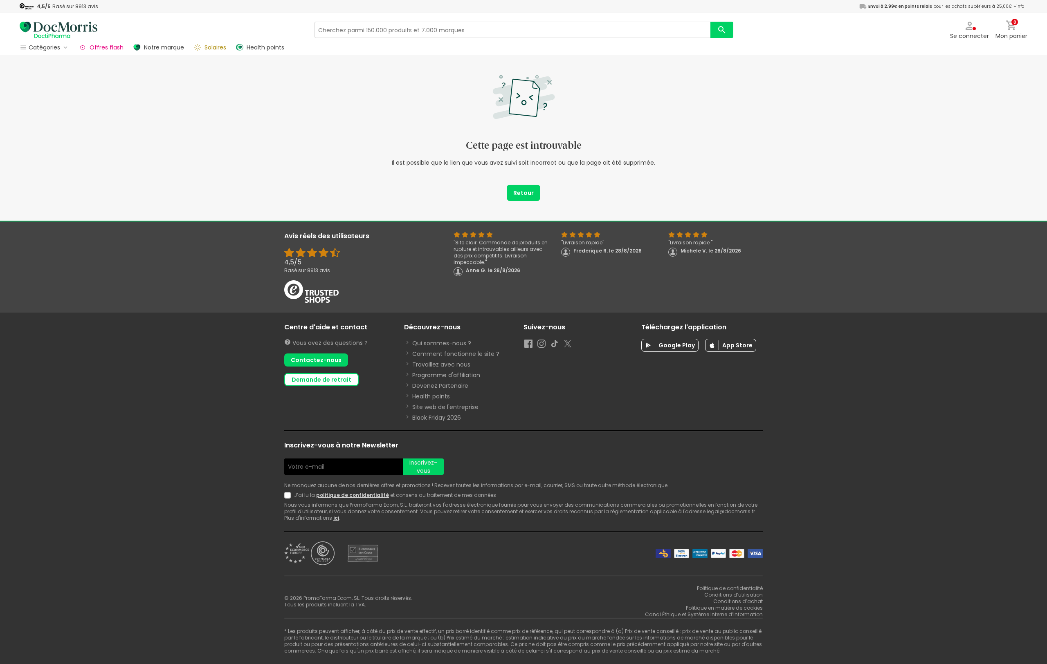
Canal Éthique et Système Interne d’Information (704, 614)
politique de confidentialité (352, 495)
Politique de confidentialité (730, 588)
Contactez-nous (316, 360)
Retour (523, 193)
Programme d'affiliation (446, 375)
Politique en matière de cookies (724, 607)
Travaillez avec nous (441, 364)
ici (336, 517)
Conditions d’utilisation (733, 594)
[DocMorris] (58, 30)
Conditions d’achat (738, 601)
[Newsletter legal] (289, 495)
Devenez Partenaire (440, 386)
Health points (431, 396)
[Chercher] (721, 30)
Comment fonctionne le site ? (455, 354)
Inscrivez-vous (423, 466)
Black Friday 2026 (436, 418)
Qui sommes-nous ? (441, 343)
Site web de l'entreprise (445, 407)
